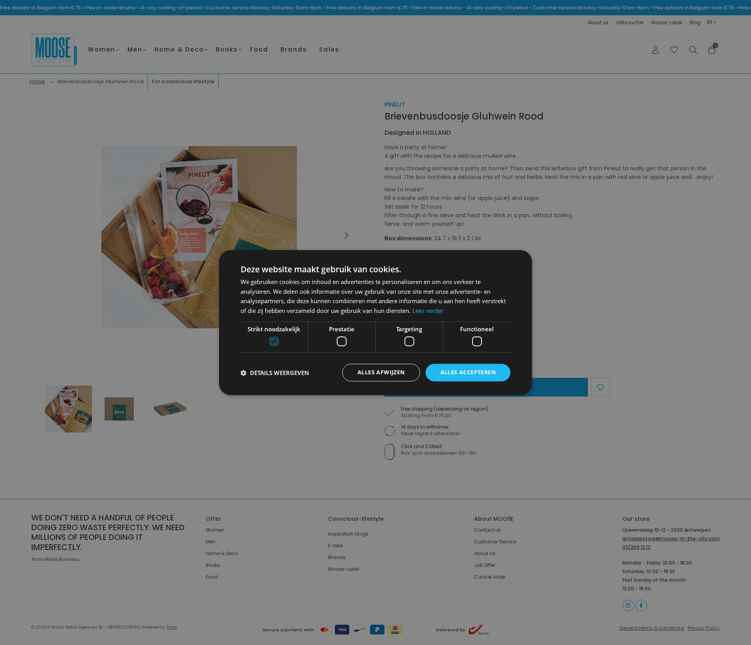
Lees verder (428, 310)
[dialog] (375, 322)
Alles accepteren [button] (468, 372)
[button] (275, 372)
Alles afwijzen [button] (381, 372)
